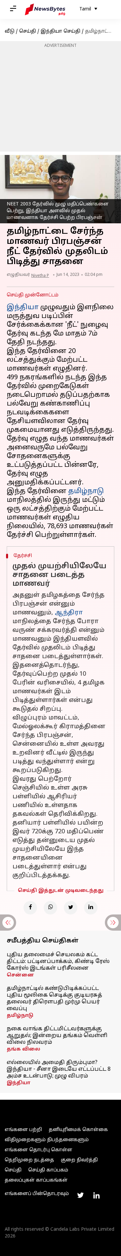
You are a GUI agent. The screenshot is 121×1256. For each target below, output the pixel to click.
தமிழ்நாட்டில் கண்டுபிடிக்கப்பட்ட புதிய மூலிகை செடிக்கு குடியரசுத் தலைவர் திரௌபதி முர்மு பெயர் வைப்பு (54, 998)
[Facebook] (30, 907)
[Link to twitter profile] (80, 1195)
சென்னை (20, 975)
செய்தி (27, 31)
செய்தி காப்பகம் (48, 1170)
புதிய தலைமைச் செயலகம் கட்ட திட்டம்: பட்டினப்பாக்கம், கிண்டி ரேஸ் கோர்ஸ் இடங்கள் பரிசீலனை (58, 962)
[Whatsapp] (50, 907)
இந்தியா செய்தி (60, 31)
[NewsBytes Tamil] (45, 9)
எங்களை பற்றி (23, 1130)
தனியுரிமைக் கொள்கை (78, 1130)
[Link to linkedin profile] (96, 1195)
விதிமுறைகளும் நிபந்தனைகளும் (47, 1140)
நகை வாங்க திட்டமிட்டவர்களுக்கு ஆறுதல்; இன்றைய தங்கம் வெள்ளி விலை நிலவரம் (57, 1036)
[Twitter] (70, 907)
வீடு (9, 31)
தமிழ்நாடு (86, 491)
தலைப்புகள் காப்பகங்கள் (36, 1180)
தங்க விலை (23, 1049)
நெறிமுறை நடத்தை (29, 1160)
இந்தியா (23, 307)
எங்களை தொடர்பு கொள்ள (38, 1150)
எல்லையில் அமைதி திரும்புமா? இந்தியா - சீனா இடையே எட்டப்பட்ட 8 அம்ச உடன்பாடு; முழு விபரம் (59, 1069)
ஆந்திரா (69, 613)
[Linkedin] (90, 907)
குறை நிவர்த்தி (79, 1160)
